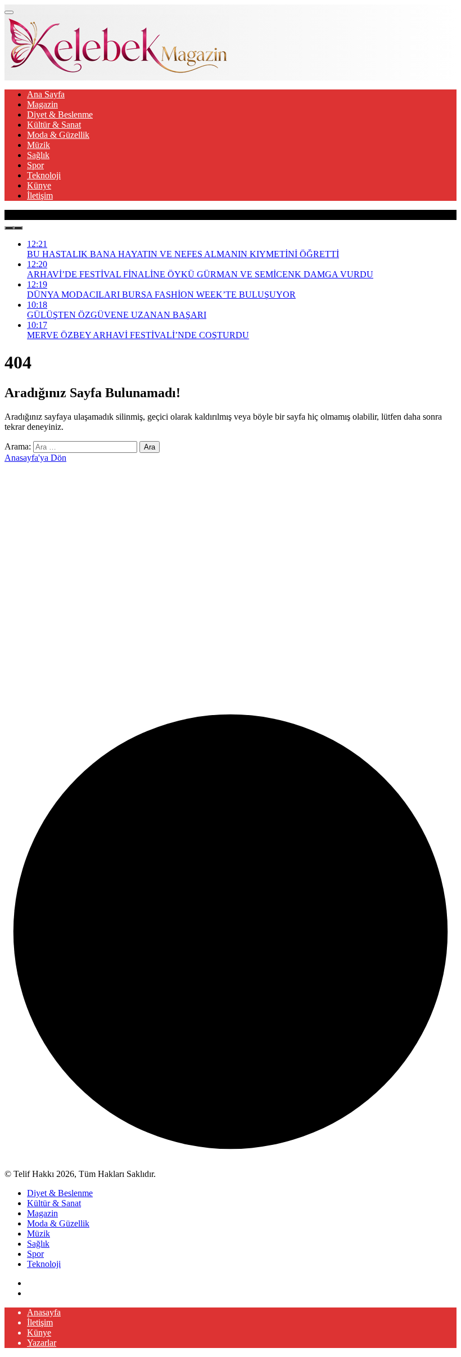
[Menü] (8, 12)
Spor (35, 165)
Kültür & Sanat (54, 124)
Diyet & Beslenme (60, 114)
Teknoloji (44, 175)
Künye (39, 185)
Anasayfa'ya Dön (35, 457)
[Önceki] (8, 228)
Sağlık (38, 155)
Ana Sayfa (46, 94)
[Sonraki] (17, 228)
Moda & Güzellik (58, 135)
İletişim (40, 195)
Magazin (42, 104)
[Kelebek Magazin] (116, 72)
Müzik (38, 145)
